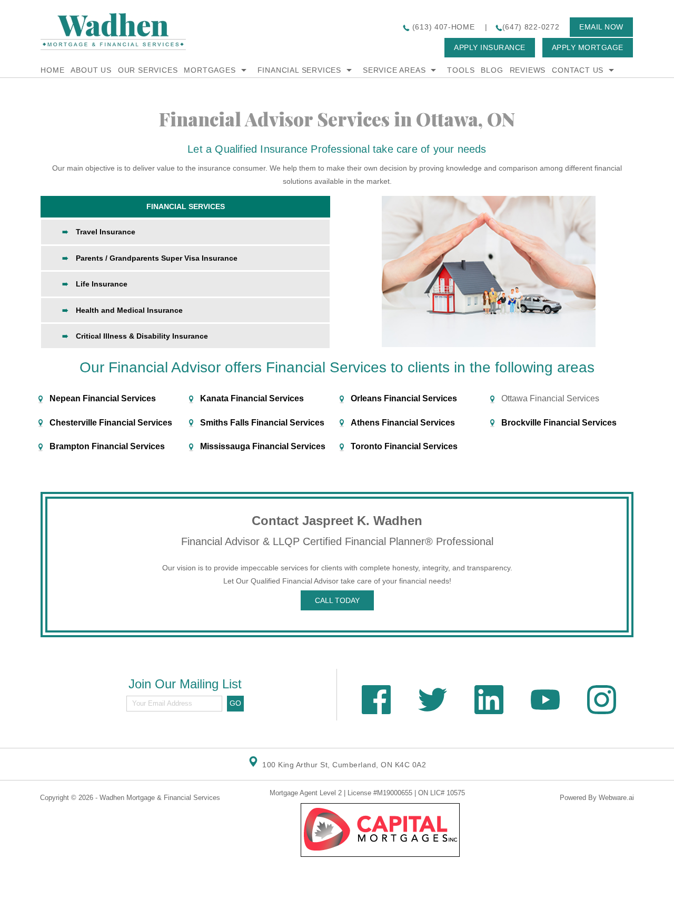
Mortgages (209, 70)
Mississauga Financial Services (262, 446)
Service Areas (394, 70)
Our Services (148, 70)
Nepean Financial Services (102, 398)
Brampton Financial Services (107, 446)
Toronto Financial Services (404, 446)
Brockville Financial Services (559, 422)
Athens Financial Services (403, 422)
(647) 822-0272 (531, 27)
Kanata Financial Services (252, 398)
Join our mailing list (185, 684)
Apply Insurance (490, 47)
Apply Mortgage (587, 47)
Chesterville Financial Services (110, 422)
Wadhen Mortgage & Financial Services (160, 798)
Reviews (528, 70)
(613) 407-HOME (442, 27)
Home (52, 70)
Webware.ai (616, 798)
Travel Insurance (105, 232)
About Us (91, 70)
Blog (492, 70)
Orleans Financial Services (404, 398)
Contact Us (577, 70)
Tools (460, 70)
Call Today (337, 600)
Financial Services (299, 70)
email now (601, 27)
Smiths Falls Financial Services (262, 422)
